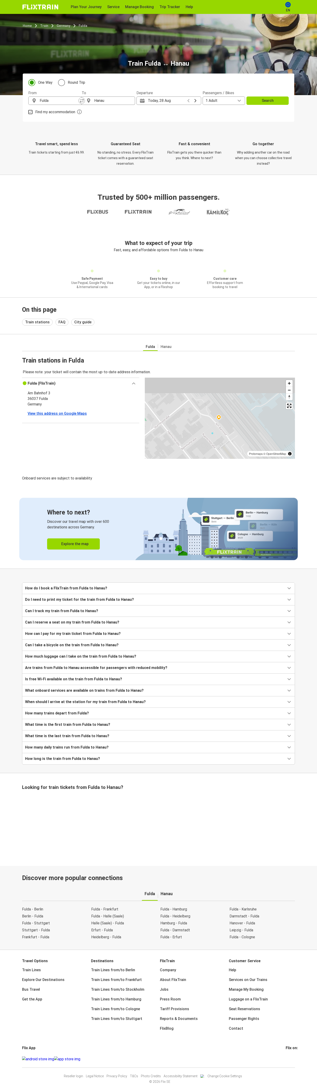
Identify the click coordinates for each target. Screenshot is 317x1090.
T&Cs (134, 1076)
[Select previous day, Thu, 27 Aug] (188, 100)
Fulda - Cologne (242, 937)
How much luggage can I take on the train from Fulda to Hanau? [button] (80, 656)
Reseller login (73, 1076)
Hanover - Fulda (242, 923)
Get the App (32, 999)
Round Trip (76, 82)
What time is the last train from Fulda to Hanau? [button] (67, 736)
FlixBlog (167, 1028)
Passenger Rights (244, 1018)
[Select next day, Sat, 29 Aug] (195, 100)
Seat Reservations (244, 1009)
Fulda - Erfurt (171, 937)
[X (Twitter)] (292, 1059)
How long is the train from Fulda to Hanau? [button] (62, 758)
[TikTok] (293, 1059)
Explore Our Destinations (43, 979)
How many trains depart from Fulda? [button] (57, 713)
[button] (80, 383)
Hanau (166, 346)
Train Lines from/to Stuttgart (116, 1018)
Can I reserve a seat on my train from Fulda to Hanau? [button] (72, 622)
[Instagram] (287, 1059)
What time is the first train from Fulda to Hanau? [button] (67, 724)
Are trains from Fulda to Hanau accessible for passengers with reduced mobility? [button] (96, 668)
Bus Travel (31, 989)
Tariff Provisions (174, 1009)
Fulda (83, 26)
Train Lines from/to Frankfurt (116, 979)
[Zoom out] (289, 390)
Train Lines (31, 970)
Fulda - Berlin (32, 909)
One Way (45, 82)
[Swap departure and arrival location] (81, 100)
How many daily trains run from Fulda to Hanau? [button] (67, 747)
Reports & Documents (179, 1018)
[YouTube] (289, 1059)
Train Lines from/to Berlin (113, 970)
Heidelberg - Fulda (106, 937)
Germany (63, 26)
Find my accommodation (55, 112)
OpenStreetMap (276, 454)
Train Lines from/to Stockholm (117, 989)
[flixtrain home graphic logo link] (40, 7)
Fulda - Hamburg (173, 909)
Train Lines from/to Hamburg (116, 999)
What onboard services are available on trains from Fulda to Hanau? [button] (84, 690)
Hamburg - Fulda (173, 923)
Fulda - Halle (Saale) (107, 916)
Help (232, 970)
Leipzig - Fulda (241, 930)
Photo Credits (151, 1076)
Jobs (164, 989)
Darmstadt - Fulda (244, 916)
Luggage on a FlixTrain (248, 999)
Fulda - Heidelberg (175, 916)
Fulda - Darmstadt (175, 930)
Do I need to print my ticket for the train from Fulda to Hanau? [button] (79, 599)
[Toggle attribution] (290, 454)
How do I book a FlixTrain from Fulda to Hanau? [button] (66, 588)
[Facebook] (286, 1059)
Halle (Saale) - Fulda (107, 923)
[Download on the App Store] (67, 1059)
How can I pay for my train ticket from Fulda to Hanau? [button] (73, 633)
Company (168, 970)
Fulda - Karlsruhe (243, 909)
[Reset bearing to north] (289, 396)
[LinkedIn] (290, 1059)
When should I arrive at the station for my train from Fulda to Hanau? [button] (85, 702)
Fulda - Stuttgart (36, 923)
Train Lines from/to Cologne (115, 1009)
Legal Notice (95, 1076)
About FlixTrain (173, 979)
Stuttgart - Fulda (36, 930)
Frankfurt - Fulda (35, 937)
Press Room (170, 999)
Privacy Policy (117, 1076)
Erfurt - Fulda (102, 930)
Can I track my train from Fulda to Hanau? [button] (61, 611)
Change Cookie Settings (224, 1076)
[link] (158, 529)
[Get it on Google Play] (38, 1059)
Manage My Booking (246, 989)
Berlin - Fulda (32, 916)
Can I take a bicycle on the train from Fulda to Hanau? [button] (72, 645)
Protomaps (256, 454)
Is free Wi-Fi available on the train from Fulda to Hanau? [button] (73, 679)
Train (44, 26)
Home (27, 26)
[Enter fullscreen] (289, 405)
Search (268, 100)
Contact (236, 1028)
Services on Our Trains (248, 979)
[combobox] (59, 100)
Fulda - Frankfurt (104, 909)
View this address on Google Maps (57, 413)
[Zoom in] (289, 383)
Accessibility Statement (180, 1076)
